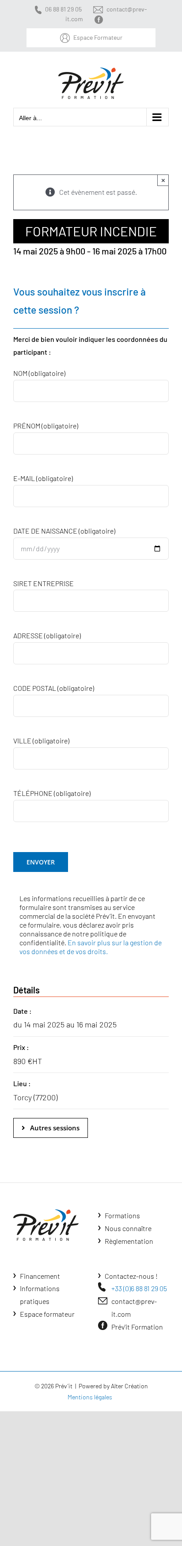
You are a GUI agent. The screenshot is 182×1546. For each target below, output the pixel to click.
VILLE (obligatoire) (41, 740)
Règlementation (129, 1241)
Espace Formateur (97, 37)
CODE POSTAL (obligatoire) (53, 688)
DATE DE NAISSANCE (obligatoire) (64, 531)
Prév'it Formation (137, 1326)
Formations (122, 1215)
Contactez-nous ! (131, 1276)
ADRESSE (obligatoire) (47, 635)
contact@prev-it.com (134, 1307)
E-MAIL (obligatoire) (43, 478)
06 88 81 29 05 (63, 9)
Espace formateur (47, 1314)
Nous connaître (128, 1228)
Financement (40, 1276)
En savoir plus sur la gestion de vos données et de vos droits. (90, 946)
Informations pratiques (40, 1294)
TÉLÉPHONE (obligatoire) (52, 793)
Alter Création (129, 1386)
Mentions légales (90, 1397)
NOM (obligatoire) (39, 373)
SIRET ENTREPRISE (43, 583)
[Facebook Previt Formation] (100, 19)
